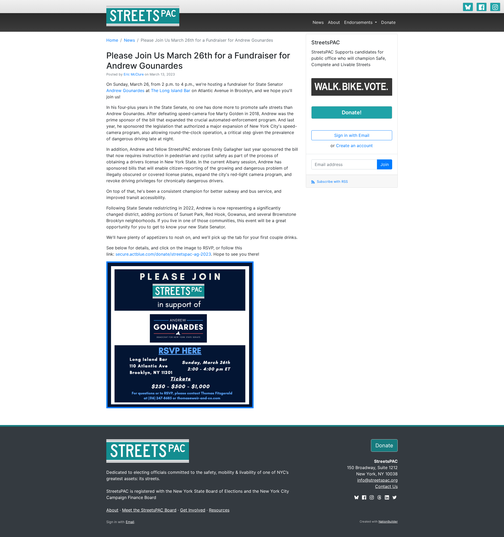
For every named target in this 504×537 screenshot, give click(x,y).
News (318, 22)
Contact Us (386, 486)
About (334, 22)
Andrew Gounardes (125, 90)
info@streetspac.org (377, 480)
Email (130, 522)
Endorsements (359, 22)
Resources (219, 510)
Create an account (354, 145)
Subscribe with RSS (332, 182)
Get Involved (192, 510)
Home (112, 40)
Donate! (351, 112)
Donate (388, 22)
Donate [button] (384, 445)
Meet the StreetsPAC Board (149, 510)
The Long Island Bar (170, 90)
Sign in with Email (351, 135)
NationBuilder (388, 521)
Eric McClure (134, 74)
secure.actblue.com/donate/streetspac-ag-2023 (163, 254)
